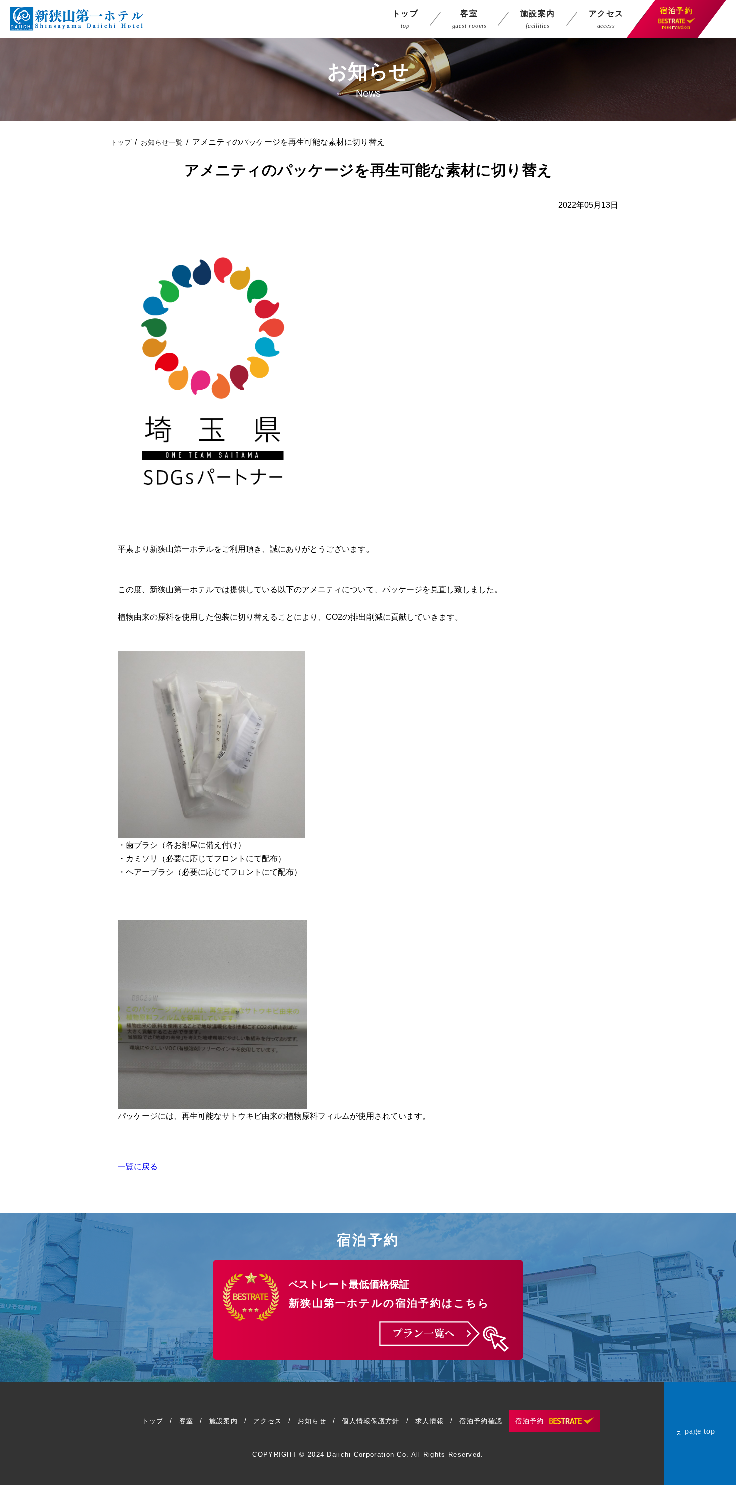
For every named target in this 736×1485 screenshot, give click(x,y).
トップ (120, 142)
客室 (186, 1421)
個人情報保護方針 (370, 1421)
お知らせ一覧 (162, 142)
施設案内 (223, 1421)
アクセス (267, 1421)
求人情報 (429, 1421)
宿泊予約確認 (480, 1421)
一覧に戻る (138, 1166)
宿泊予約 (529, 1421)
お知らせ (312, 1421)
